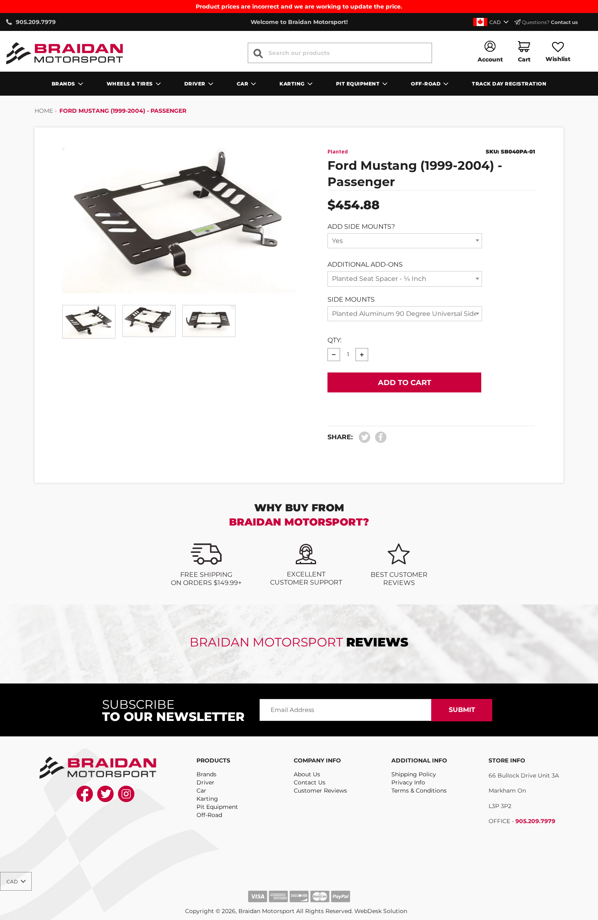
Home (44, 110)
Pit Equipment (217, 806)
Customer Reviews (320, 790)
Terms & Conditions (419, 790)
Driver (205, 782)
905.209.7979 (535, 821)
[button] (491, 22)
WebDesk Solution (380, 911)
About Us (307, 774)
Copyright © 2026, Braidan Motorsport (240, 911)
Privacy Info (408, 782)
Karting (207, 798)
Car (201, 790)
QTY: (334, 340)
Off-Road (209, 815)
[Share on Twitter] (365, 437)
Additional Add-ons (365, 264)
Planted (337, 152)
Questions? (549, 22)
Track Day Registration (509, 84)
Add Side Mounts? (361, 226)
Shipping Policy (413, 774)
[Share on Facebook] (379, 437)
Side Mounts (351, 299)
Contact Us (309, 782)
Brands (206, 774)
